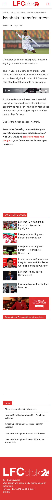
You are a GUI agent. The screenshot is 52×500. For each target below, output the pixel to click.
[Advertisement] (26, 178)
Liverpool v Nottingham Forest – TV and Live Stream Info (30, 250)
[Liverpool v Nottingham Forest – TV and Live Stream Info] (10, 250)
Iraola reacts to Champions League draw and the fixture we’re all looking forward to (33, 262)
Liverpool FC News (17, 12)
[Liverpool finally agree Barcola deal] (10, 275)
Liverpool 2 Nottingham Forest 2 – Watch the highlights (31, 225)
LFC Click (8, 25)
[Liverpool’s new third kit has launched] (10, 288)
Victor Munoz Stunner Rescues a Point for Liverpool (24, 425)
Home (5, 12)
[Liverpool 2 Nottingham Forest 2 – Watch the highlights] (10, 225)
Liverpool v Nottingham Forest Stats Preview (25, 433)
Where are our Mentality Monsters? (21, 409)
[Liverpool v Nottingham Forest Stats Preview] (10, 238)
